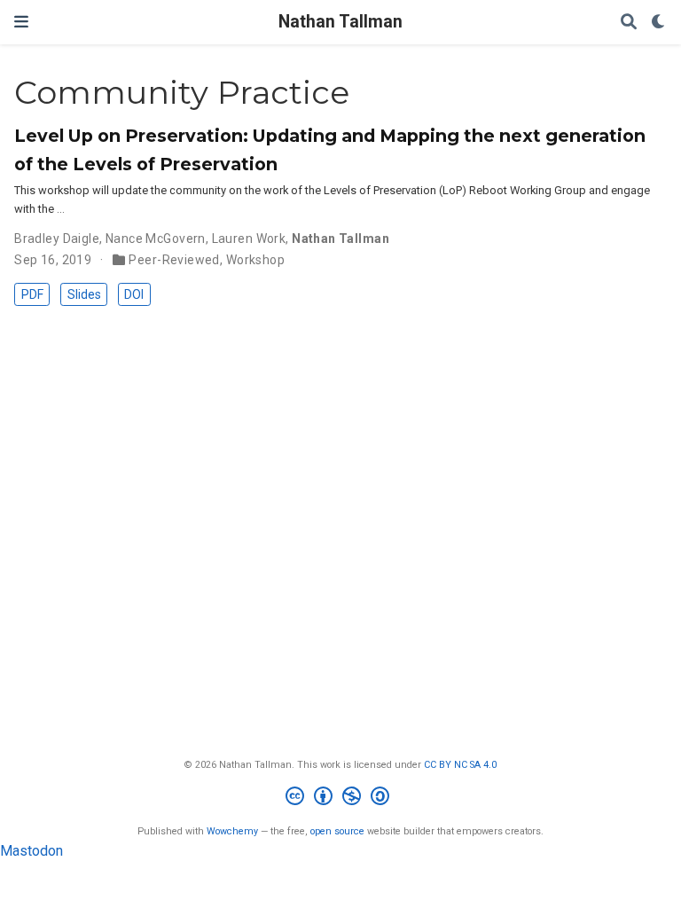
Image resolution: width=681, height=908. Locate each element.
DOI (134, 294)
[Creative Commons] (341, 798)
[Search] (629, 22)
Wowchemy (232, 831)
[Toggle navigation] (21, 22)
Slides (84, 294)
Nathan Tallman (340, 22)
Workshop (255, 260)
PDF (32, 294)
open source (337, 831)
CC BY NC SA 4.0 (460, 765)
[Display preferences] (659, 22)
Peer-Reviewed (174, 260)
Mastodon (31, 850)
